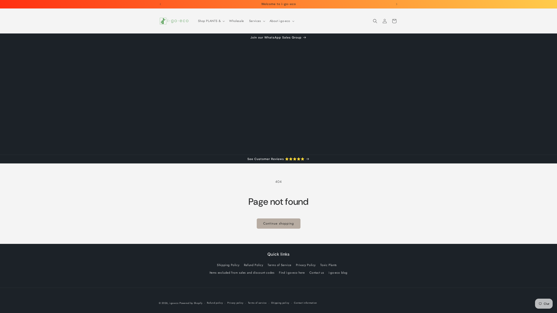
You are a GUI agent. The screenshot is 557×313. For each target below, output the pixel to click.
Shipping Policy (228, 265)
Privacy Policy (306, 265)
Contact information (305, 303)
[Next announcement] (396, 4)
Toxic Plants (328, 265)
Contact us (316, 272)
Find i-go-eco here (292, 272)
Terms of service (257, 303)
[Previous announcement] (160, 4)
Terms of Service (279, 265)
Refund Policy (253, 265)
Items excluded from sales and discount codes (242, 272)
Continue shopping (278, 223)
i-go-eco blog (338, 272)
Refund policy (215, 303)
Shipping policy (280, 303)
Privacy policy (235, 303)
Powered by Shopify (191, 303)
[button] (211, 20)
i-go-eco (174, 303)
